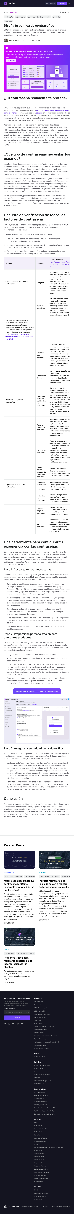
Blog (6, 12)
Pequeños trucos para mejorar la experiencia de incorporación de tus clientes (17, 931)
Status (53, 1206)
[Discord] (5, 1024)
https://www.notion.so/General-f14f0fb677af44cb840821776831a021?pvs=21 (19, 336)
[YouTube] (22, 1024)
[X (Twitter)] (13, 1024)
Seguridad (45, 1206)
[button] (64, 12)
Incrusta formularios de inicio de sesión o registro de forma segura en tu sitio (54, 853)
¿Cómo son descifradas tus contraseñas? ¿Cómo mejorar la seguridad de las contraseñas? (19, 854)
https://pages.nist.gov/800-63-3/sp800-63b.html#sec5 (60, 263)
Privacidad (66, 1206)
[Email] (17, 1024)
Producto (14, 12)
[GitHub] (9, 1024)
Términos (59, 1206)
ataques (39, 113)
